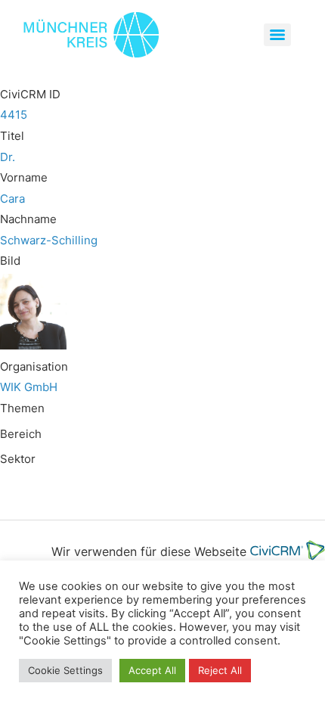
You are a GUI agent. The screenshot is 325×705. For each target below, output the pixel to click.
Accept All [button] (152, 670)
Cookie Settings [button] (65, 670)
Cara (12, 198)
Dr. (7, 157)
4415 (13, 114)
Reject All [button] (220, 670)
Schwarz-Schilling (49, 240)
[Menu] (277, 34)
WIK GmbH (28, 387)
